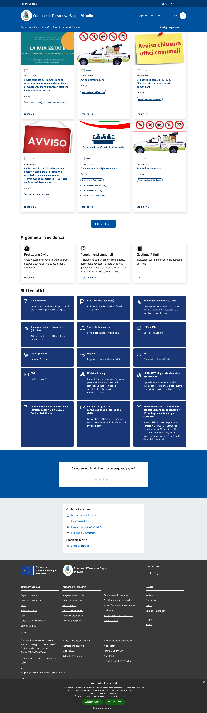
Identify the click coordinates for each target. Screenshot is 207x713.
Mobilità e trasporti (71, 620)
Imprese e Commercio (72, 610)
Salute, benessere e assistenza (118, 615)
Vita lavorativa (69, 605)
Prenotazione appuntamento (76, 640)
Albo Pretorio (110, 645)
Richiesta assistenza (72, 656)
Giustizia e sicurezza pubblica (118, 600)
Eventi (149, 624)
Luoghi (149, 619)
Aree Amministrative (31, 600)
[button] (103, 708)
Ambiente (108, 610)
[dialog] (103, 696)
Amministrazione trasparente (118, 640)
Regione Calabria (29, 3)
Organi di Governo (29, 595)
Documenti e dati (29, 625)
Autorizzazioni (111, 620)
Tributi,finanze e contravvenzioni (119, 605)
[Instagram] (158, 15)
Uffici (23, 605)
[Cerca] (183, 15)
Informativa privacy (113, 650)
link (130, 696)
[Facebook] (151, 15)
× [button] (204, 682)
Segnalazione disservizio (74, 645)
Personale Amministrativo (33, 620)
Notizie (149, 595)
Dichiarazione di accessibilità (117, 661)
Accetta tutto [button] (92, 702)
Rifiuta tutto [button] (115, 702)
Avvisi (32, 70)
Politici (24, 615)
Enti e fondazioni (29, 610)
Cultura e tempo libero (73, 600)
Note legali (109, 656)
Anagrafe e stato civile (73, 595)
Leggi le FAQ (68, 650)
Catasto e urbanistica (72, 615)
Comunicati (151, 600)
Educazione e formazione (116, 595)
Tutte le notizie (102, 224)
